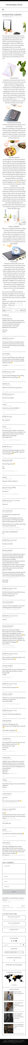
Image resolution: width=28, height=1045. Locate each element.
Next (23, 905)
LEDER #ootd (14, 929)
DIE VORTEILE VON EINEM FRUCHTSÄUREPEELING (18, 1016)
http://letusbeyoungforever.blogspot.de (11, 732)
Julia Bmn (6, 354)
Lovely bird (18, 303)
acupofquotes (10, 307)
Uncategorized (18, 16)
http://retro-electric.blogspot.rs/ (10, 802)
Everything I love (13, 773)
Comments (7, 310)
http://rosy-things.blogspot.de (9, 410)
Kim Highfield (7, 626)
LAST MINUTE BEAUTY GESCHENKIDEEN (19, 1005)
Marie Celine (7, 694)
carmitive (6, 739)
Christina (6, 757)
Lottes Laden (20, 99)
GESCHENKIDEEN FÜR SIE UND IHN (19, 1026)
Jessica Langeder (9, 809)
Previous (6, 905)
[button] (14, 9)
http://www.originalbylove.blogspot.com (12, 440)
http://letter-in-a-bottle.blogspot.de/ (10, 609)
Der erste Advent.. (14, 917)
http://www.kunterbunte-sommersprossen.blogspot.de (9, 646)
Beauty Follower (9, 487)
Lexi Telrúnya (8, 602)
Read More (14, 918)
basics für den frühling (19, 992)
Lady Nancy (7, 794)
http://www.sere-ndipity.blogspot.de (16, 365)
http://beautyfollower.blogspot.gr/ (10, 494)
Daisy (4, 830)
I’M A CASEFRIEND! (14, 923)
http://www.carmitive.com (8, 751)
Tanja (4, 780)
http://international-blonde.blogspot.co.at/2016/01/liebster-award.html (11, 819)
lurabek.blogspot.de (7, 677)
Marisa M (5, 384)
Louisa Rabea (7, 666)
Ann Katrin (6, 721)
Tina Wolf (6, 843)
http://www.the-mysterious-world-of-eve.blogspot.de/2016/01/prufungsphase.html (13, 528)
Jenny (4, 338)
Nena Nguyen (7, 460)
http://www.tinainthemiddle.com (17, 855)
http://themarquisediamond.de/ (9, 577)
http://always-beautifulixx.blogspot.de (11, 704)
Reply (4, 334)
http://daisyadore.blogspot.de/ (9, 836)
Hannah (5, 315)
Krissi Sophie (7, 550)
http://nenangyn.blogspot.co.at (9, 471)
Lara (4, 426)
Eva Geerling (7, 511)
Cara (4, 404)
